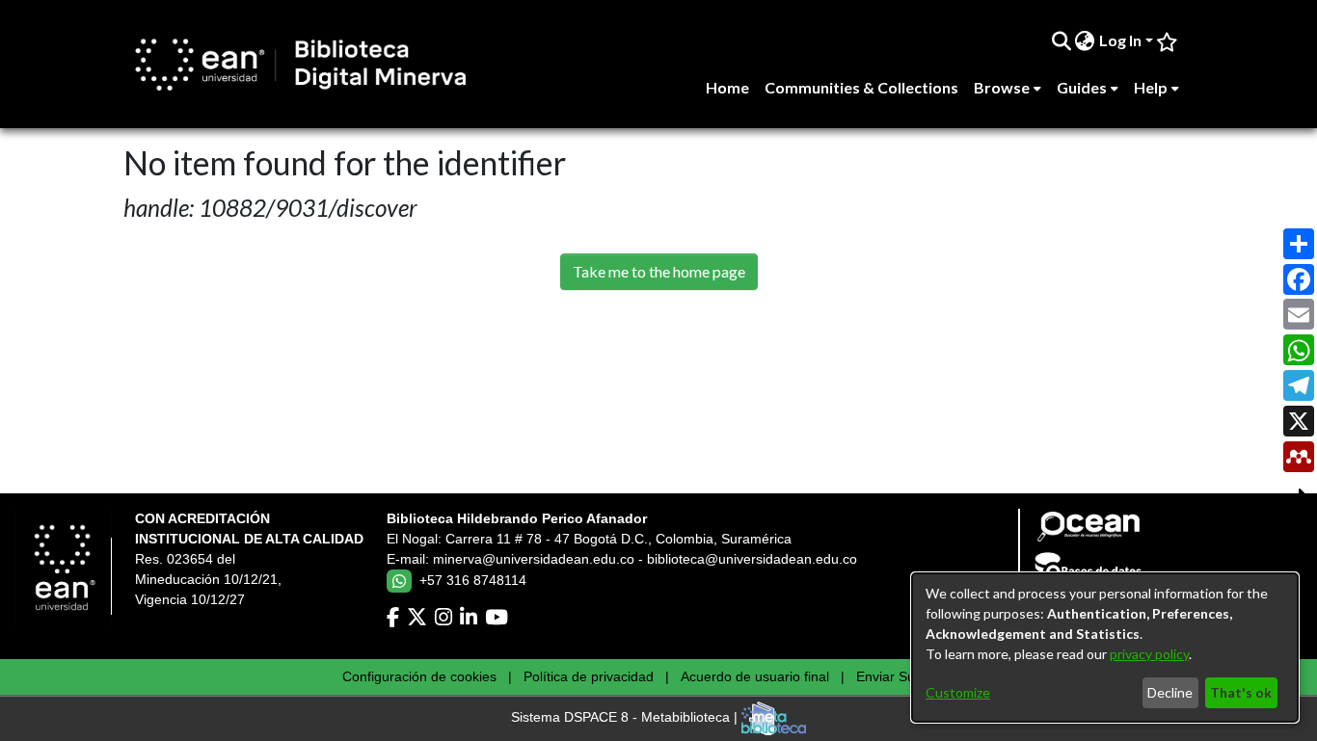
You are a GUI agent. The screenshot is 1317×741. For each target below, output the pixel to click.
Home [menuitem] (727, 87)
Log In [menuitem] (1120, 40)
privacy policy (1149, 654)
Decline (1170, 692)
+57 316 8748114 (472, 580)
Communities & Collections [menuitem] (861, 87)
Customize (958, 692)
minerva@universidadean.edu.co (533, 559)
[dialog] (1105, 647)
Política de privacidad (589, 676)
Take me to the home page (659, 271)
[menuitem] (1085, 40)
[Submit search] (1061, 40)
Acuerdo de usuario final (755, 676)
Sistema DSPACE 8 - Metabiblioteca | (626, 718)
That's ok (1241, 692)
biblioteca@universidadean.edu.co (752, 559)
